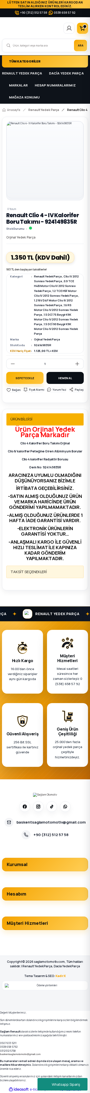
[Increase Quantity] (79, 364)
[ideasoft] (19, 1089)
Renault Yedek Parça (48, 276)
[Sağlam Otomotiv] (45, 795)
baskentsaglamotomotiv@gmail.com (20, 1054)
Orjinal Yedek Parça (47, 339)
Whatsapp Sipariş (66, 1084)
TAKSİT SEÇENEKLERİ (28, 571)
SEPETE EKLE (25, 378)
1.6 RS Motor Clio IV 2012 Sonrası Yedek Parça (56, 309)
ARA (81, 45)
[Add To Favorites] (13, 390)
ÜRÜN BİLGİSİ (21, 419)
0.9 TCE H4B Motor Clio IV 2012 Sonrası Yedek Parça (55, 285)
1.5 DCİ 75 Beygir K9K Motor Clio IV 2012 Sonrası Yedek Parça (56, 319)
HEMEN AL (65, 378)
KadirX (61, 976)
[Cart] (82, 28)
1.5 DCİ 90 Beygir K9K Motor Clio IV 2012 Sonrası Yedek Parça (56, 328)
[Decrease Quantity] (10, 364)
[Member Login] (69, 28)
